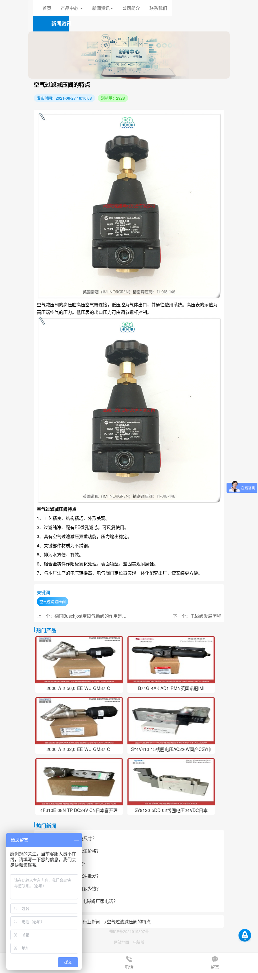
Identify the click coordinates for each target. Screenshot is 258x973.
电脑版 (138, 942)
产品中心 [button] (70, 8)
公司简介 (131, 8)
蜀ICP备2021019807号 (129, 931)
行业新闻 (91, 921)
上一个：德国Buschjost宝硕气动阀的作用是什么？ (86, 616)
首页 (46, 8)
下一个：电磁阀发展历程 (197, 616)
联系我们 (158, 8)
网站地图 (121, 942)
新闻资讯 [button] (101, 8)
